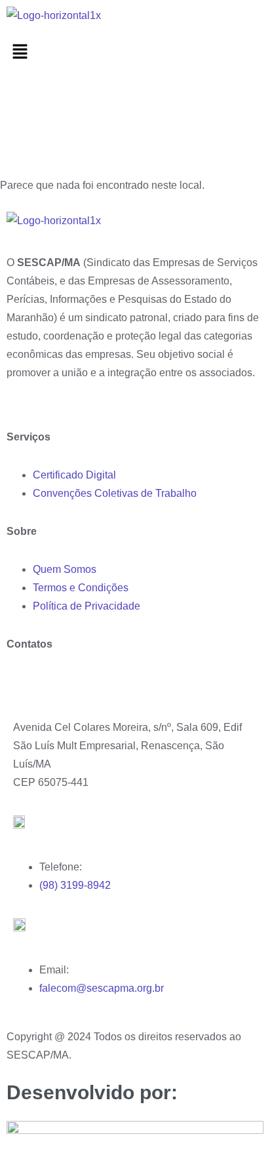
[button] (135, 52)
